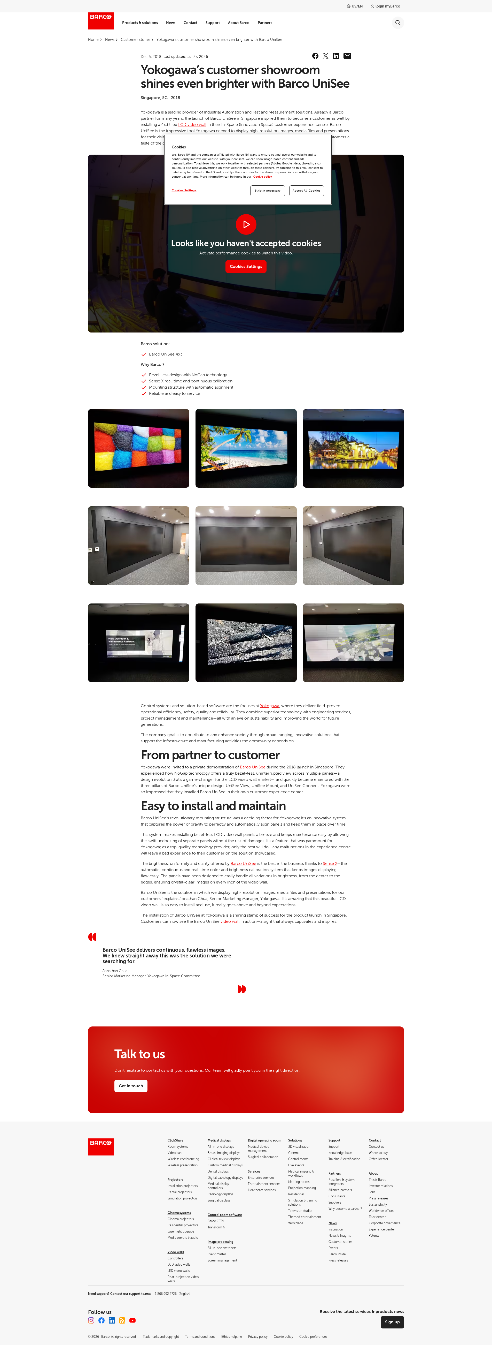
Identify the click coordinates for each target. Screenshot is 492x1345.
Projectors (175, 1180)
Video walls (176, 1252)
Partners (265, 23)
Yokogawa (269, 706)
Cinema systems (179, 1213)
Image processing (220, 1242)
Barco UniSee (252, 767)
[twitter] (326, 56)
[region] (248, 169)
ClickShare (175, 1140)
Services (254, 1171)
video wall (230, 921)
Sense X (330, 863)
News (170, 23)
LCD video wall (192, 124)
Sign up (392, 1322)
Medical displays (219, 1140)
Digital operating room (264, 1140)
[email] (347, 56)
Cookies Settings (184, 190)
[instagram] (91, 1320)
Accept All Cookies (306, 190)
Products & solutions (140, 23)
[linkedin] (336, 56)
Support (213, 23)
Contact (190, 23)
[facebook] (315, 56)
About (373, 1173)
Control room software (225, 1215)
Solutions (295, 1140)
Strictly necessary (268, 190)
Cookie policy (262, 176)
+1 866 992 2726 (171, 1294)
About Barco (238, 23)
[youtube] (132, 1320)
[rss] (122, 1320)
